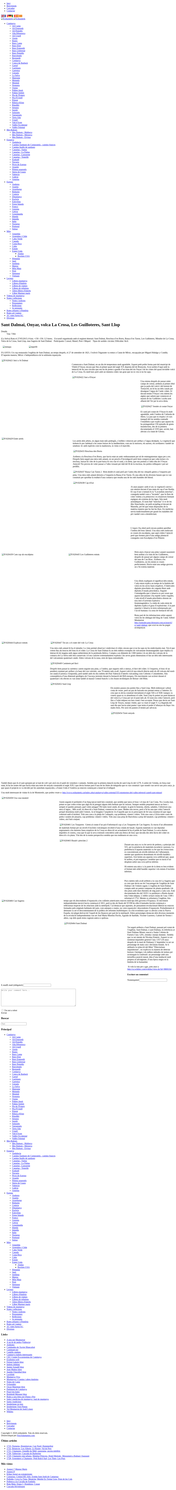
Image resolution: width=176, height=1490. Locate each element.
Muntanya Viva (13, 1377)
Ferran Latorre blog (15, 1362)
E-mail (12, 985)
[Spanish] (17, 16)
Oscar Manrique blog (16, 1387)
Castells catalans (14, 1352)
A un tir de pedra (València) (19, 1342)
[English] (3, 16)
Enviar (4, 1013)
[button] (11, 23)
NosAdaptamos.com (26, 1435)
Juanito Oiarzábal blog (16, 1372)
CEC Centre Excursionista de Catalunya (24, 1357)
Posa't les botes (13, 1392)
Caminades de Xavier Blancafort (21, 1347)
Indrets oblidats (13, 1364)
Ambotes (10, 1345)
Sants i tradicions (14, 1401)
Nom (133, 980)
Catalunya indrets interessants (19, 1354)
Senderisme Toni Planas (17, 1406)
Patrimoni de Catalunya (17, 1389)
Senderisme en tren (15, 1404)
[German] (10, 16)
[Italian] (13, 16)
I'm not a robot (10, 1010)
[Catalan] (21, 16)
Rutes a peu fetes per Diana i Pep (21, 1397)
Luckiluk (10, 1374)
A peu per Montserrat (16, 1340)
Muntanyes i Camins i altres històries (22, 1379)
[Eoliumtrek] (13, 19)
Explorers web (13, 1359)
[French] (6, 16)
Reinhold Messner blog (17, 1394)
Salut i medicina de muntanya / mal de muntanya (28, 1399)
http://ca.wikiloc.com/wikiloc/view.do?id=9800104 (149, 969)
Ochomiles (11, 1384)
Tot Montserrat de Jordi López (20, 1409)
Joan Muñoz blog (14, 1369)
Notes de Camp (13, 1382)
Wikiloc (10, 1411)
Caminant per (12, 1350)
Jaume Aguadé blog (15, 1367)
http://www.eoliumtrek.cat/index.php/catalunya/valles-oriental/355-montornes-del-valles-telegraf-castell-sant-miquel (112, 792)
